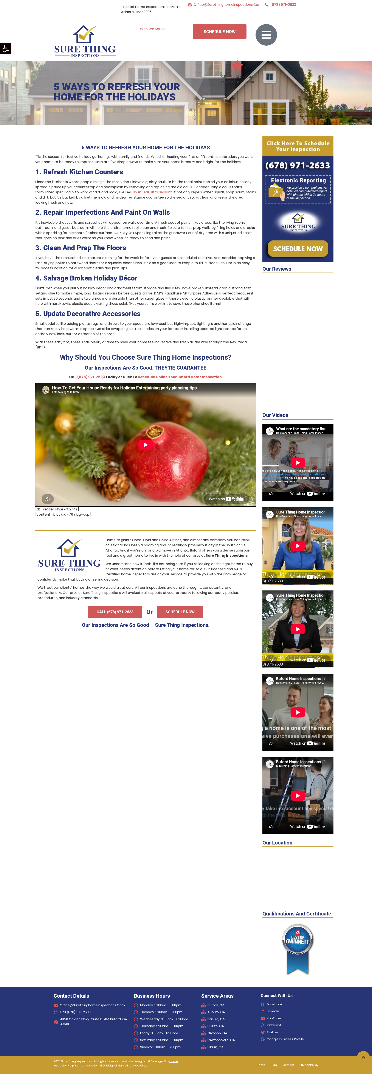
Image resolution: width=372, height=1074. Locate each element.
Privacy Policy (308, 1065)
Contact (288, 1065)
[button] (5, 48)
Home (261, 1065)
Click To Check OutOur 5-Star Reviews (237, 79)
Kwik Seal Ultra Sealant (152, 192)
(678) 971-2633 (91, 376)
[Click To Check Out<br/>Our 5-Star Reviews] (237, 65)
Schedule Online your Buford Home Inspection (180, 376)
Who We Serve (152, 28)
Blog (274, 1065)
